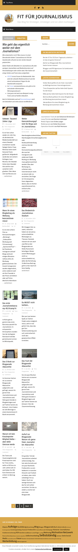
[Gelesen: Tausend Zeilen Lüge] (10, 111)
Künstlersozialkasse (25, 533)
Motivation (57, 532)
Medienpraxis (45, 124)
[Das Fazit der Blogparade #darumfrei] (29, 353)
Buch (55, 527)
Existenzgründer (6, 530)
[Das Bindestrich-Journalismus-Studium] (29, 203)
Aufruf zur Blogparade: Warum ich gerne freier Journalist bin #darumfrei (28, 439)
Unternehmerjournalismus (42, 538)
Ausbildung (22, 527)
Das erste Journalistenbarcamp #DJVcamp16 (9, 306)
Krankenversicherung (9, 533)
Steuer (19, 538)
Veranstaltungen (25, 99)
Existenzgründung (16, 530)
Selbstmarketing (32, 535)
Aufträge (12, 526)
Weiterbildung (9, 541)
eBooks (64, 527)
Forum (11, 86)
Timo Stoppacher (9, 126)
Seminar (59, 536)
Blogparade (49, 527)
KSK (17, 532)
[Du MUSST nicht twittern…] (29, 295)
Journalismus (65, 530)
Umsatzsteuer (30, 538)
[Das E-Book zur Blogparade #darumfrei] (10, 353)
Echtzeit (69, 527)
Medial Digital (46, 121)
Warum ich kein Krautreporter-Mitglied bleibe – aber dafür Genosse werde (9, 439)
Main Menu (9, 29)
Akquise (5, 527)
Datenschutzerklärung (43, 549)
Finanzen (24, 530)
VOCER (9, 76)
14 (14, 226)
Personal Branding (7, 536)
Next (27, 506)
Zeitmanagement (22, 541)
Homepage (49, 530)
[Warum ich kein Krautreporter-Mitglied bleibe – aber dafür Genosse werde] (10, 426)
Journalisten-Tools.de (48, 117)
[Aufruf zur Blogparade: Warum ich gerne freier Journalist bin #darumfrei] (29, 426)
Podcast (14, 536)
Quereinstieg (19, 536)
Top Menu (9, 3)
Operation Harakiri (47, 126)
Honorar (56, 529)
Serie (64, 536)
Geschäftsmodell (40, 530)
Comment (8, 129)
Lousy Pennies (46, 119)
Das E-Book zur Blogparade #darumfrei (8, 364)
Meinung (47, 532)
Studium (24, 538)
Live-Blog (41, 532)
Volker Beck (47, 83)
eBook (60, 527)
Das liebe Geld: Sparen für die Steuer (61, 94)
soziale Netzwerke (12, 538)
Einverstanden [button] (58, 549)
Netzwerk (68, 532)
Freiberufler (32, 530)
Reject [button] (66, 549)
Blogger (41, 527)
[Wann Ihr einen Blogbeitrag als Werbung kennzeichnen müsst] (10, 203)
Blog (36, 526)
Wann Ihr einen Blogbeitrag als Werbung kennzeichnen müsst (8, 215)
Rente (24, 536)
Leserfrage (35, 533)
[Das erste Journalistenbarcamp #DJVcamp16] (10, 295)
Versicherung (58, 538)
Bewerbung (30, 527)
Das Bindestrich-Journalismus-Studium (28, 213)
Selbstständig (47, 535)
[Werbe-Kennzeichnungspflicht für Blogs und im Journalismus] (29, 111)
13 (22, 452)
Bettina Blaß (25, 132)
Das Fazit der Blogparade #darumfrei (27, 363)
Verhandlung (52, 538)
